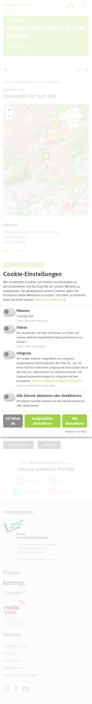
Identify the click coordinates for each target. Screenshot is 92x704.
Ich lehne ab (13, 420)
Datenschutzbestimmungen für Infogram (57, 381)
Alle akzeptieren (74, 420)
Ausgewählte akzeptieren (42, 420)
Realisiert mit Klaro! (76, 431)
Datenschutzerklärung (49, 299)
